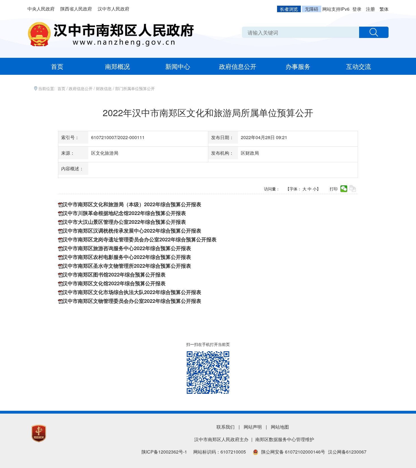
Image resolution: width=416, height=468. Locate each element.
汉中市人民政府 (113, 8)
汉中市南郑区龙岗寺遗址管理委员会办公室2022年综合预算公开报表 (139, 239)
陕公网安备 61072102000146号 (293, 451)
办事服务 (298, 66)
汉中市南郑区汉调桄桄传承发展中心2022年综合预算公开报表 (132, 230)
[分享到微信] (344, 188)
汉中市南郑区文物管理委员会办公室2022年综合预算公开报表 (132, 301)
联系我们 (225, 427)
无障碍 (311, 9)
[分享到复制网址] (352, 188)
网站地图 (280, 427)
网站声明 (253, 427)
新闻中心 (177, 66)
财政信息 (104, 88)
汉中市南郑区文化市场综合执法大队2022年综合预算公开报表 (132, 292)
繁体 (384, 9)
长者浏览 (289, 9)
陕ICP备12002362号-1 (164, 451)
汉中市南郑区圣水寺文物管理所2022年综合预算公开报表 (127, 265)
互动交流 (358, 66)
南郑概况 (117, 66)
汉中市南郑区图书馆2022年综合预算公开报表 (114, 274)
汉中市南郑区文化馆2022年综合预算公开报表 (114, 283)
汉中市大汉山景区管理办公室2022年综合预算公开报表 (124, 222)
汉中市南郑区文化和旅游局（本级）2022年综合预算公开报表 (132, 204)
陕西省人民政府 (76, 8)
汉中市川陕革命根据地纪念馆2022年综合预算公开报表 (124, 213)
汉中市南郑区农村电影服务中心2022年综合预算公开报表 (127, 257)
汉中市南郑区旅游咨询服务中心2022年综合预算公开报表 (127, 248)
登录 (356, 9)
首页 (57, 66)
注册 (370, 9)
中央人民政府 (41, 8)
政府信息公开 (237, 66)
